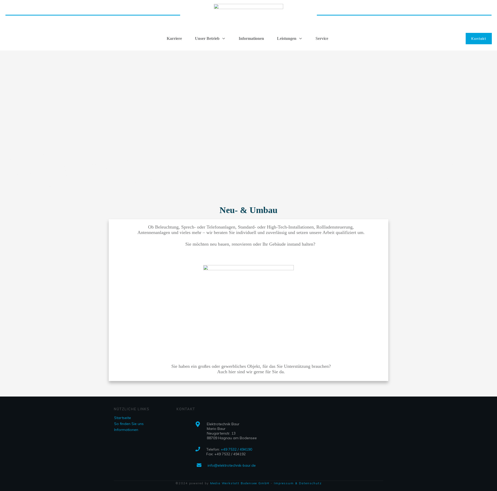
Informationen (126, 429)
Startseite (122, 417)
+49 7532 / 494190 (236, 449)
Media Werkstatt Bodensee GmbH (239, 483)
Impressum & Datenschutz (298, 483)
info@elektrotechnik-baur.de (232, 465)
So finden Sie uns (129, 423)
